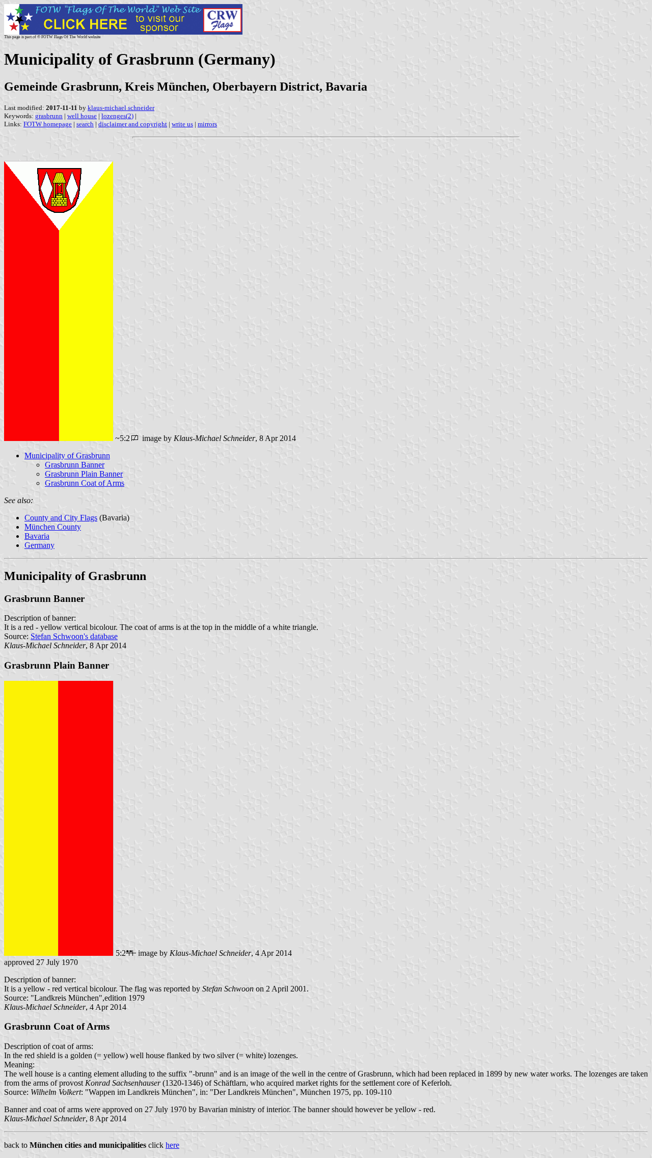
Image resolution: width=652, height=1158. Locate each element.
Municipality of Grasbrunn (67, 455)
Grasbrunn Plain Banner (84, 474)
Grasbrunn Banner (74, 464)
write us (182, 124)
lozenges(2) (117, 116)
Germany (39, 545)
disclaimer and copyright (132, 124)
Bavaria (36, 536)
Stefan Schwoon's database (74, 636)
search (85, 124)
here (172, 1145)
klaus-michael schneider (121, 108)
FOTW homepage (47, 124)
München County (52, 526)
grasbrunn (49, 116)
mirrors (207, 124)
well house (82, 116)
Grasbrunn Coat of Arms (84, 483)
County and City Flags (60, 517)
